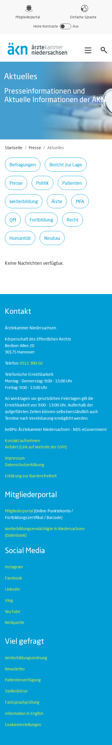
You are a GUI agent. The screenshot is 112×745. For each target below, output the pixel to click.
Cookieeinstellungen (23, 724)
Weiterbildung (23, 201)
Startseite (13, 147)
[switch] (56, 26)
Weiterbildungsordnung (26, 657)
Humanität (20, 238)
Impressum (15, 458)
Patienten (72, 183)
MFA (80, 201)
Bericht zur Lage (65, 164)
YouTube (12, 611)
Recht (72, 219)
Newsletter (15, 668)
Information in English (24, 713)
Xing (9, 600)
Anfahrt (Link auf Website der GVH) (36, 446)
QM (12, 219)
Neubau (52, 238)
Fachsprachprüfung (22, 702)
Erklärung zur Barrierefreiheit (31, 475)
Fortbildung (41, 219)
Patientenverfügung (23, 679)
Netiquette (14, 622)
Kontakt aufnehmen (22, 440)
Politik (42, 183)
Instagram (14, 566)
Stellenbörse (16, 690)
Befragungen (22, 164)
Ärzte (56, 201)
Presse (35, 147)
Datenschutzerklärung (24, 464)
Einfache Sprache (83, 17)
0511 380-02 (31, 363)
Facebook (13, 577)
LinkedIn (12, 589)
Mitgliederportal (28, 17)
